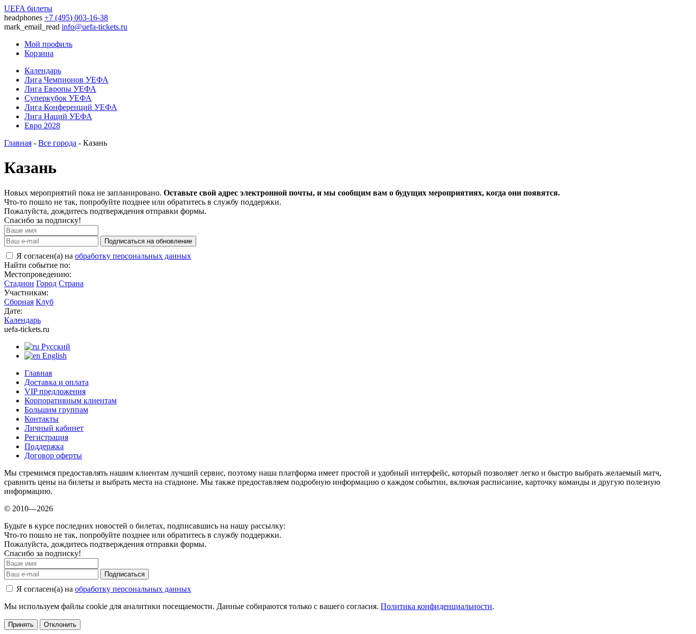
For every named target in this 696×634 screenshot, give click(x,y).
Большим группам (56, 409)
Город (46, 283)
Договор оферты (53, 455)
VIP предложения (55, 391)
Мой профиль (48, 44)
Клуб (44, 301)
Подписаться (124, 574)
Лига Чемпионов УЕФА (66, 79)
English (53, 355)
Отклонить (60, 624)
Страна (71, 283)
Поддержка (44, 446)
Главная (18, 143)
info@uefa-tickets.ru (94, 26)
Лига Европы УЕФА (60, 89)
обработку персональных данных (133, 256)
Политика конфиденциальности (436, 606)
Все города (57, 143)
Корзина (38, 53)
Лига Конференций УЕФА (70, 107)
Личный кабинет (54, 428)
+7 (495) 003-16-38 (76, 17)
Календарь (42, 70)
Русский (54, 346)
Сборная (19, 301)
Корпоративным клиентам (70, 400)
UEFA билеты (28, 8)
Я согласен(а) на (102, 256)
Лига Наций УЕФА (58, 116)
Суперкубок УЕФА (58, 98)
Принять (21, 624)
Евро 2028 (42, 125)
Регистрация (46, 437)
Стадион (19, 283)
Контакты (41, 419)
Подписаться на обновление (148, 241)
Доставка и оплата (56, 382)
